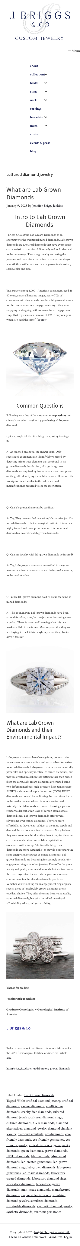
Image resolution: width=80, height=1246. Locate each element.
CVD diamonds (43, 1123)
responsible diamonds (36, 1195)
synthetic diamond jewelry (54, 1206)
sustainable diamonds (20, 1206)
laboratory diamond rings (49, 1178)
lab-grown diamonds (41, 1167)
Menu (76, 51)
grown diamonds (56, 1151)
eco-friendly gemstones (48, 1139)
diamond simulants (30, 1134)
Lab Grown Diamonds (39, 1095)
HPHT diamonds (17, 1156)
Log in (68, 1237)
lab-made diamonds (35, 1173)
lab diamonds (40, 1156)
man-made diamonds (35, 1189)
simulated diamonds (44, 1201)
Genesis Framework (34, 1237)
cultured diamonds (19, 1123)
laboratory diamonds (20, 1184)
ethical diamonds (40, 1145)
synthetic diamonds (19, 1212)
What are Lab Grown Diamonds (33, 193)
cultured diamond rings (46, 1117)
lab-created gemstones (36, 1162)
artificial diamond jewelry (43, 1101)
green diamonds (32, 1151)
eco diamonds (54, 1134)
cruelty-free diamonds (36, 1112)
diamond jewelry (35, 1128)
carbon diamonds (33, 1106)
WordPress (55, 1237)
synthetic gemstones (47, 1212)
